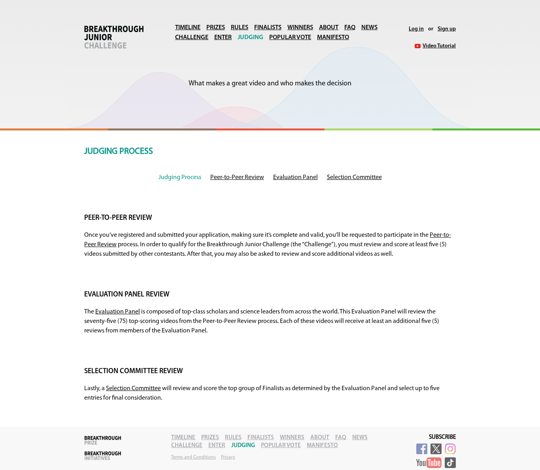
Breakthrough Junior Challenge (113, 37)
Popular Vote (290, 37)
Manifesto (333, 37)
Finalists (267, 28)
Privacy (228, 457)
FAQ (349, 28)
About (328, 28)
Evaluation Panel (295, 177)
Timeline (187, 28)
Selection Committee (354, 177)
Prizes (215, 28)
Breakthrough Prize (102, 440)
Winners (300, 28)
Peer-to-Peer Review (237, 177)
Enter (223, 37)
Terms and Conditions (193, 457)
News (369, 28)
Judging (250, 37)
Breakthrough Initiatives (102, 456)
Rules (239, 28)
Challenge (191, 37)
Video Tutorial (439, 46)
